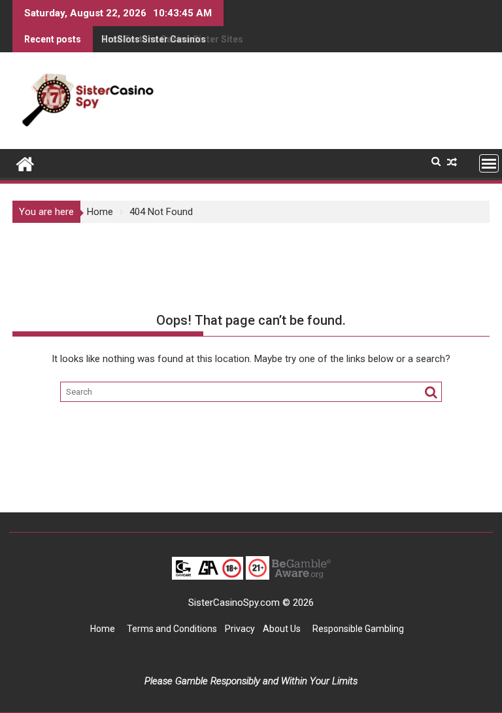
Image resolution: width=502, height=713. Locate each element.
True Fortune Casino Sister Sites (172, 39)
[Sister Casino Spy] (25, 163)
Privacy (240, 628)
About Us (283, 628)
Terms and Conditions (172, 628)
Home (102, 628)
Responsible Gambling (358, 628)
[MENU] (489, 163)
